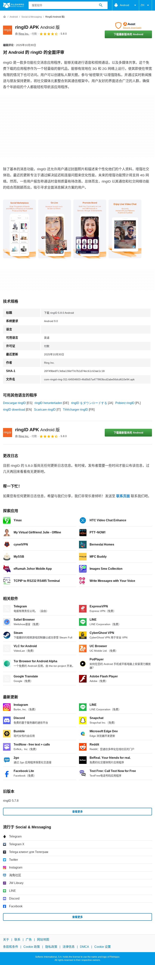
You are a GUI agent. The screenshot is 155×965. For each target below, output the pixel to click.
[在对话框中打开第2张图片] (89, 229)
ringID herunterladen (48, 403)
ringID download (14, 409)
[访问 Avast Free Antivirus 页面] (128, 25)
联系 (17, 939)
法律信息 (69, 947)
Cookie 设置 (102, 947)
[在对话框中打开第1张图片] (54, 229)
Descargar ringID (14, 403)
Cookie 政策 (31, 947)
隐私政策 (51, 947)
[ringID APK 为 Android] (7, 30)
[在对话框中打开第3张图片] (124, 229)
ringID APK (37, 27)
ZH (142, 5)
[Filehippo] (13, 5)
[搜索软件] (101, 5)
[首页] (4, 17)
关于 (6, 939)
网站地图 (43, 939)
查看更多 (77, 811)
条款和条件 (10, 947)
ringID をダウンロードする (89, 403)
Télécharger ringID (75, 409)
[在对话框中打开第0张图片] (19, 229)
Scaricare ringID (45, 409)
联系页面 (123, 496)
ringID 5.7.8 (11, 800)
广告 (29, 939)
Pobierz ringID (125, 403)
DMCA (84, 947)
